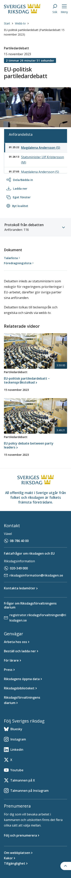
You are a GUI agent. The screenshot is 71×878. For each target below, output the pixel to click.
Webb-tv (20, 23)
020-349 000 (19, 568)
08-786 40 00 (19, 541)
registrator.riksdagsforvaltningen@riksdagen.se (37, 617)
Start (7, 23)
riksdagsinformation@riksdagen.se (36, 575)
